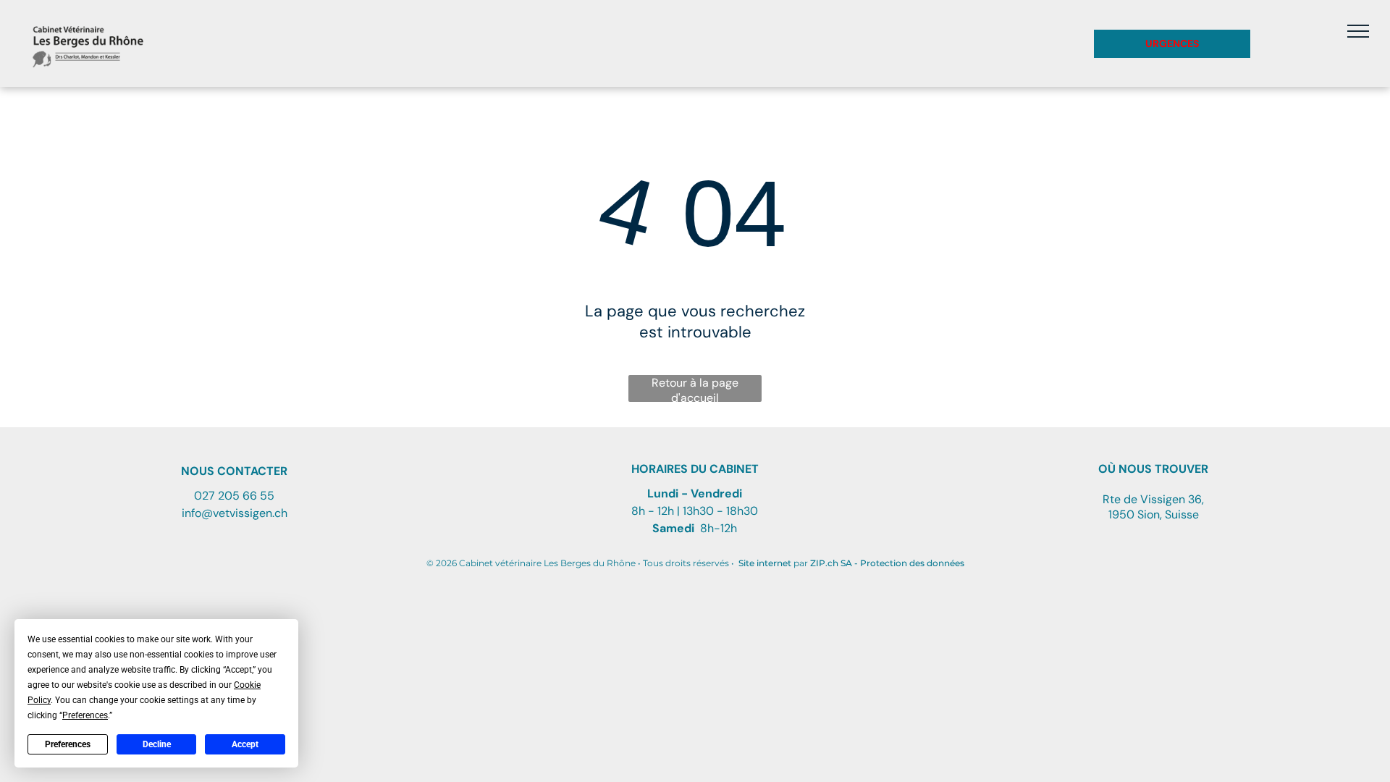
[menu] (1358, 31)
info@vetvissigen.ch (234, 513)
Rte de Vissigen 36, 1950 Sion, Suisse (1153, 507)
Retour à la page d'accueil (695, 388)
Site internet (764, 563)
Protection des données (912, 563)
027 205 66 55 (234, 495)
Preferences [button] (85, 715)
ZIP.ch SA (831, 563)
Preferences (67, 744)
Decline (157, 744)
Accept (245, 744)
